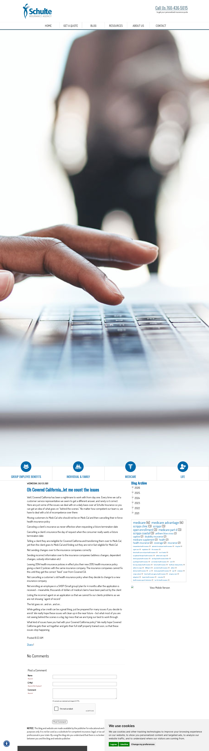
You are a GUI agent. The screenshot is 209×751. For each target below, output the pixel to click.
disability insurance (154, 536)
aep (173, 571)
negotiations (145, 549)
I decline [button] (124, 744)
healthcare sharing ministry (176, 565)
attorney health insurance (139, 571)
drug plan (177, 546)
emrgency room (173, 574)
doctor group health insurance (161, 571)
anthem (173, 568)
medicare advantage (165, 522)
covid (171, 562)
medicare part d (168, 530)
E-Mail (30, 682)
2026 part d (148, 568)
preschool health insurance (161, 568)
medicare (139, 522)
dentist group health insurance (140, 558)
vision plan (160, 577)
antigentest (136, 577)
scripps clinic (140, 526)
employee (180, 571)
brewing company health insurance (142, 565)
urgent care (136, 549)
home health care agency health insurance (155, 574)
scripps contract (137, 574)
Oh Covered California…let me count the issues (63, 489)
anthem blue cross (164, 533)
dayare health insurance (148, 577)
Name (30, 675)
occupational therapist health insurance (143, 555)
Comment (32, 689)
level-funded (162, 552)
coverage (158, 542)
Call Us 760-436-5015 (171, 8)
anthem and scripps (161, 555)
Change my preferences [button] (143, 744)
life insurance (155, 549)
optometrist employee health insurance (162, 546)
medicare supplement (143, 539)
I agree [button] (113, 744)
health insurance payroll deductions (142, 580)
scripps (157, 526)
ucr (150, 571)
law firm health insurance (161, 580)
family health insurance (160, 565)
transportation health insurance (141, 546)
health (162, 539)
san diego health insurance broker (160, 558)
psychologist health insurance (140, 562)
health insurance (141, 542)
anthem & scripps (137, 568)
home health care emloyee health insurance (144, 552)
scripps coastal (141, 533)
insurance (172, 542)
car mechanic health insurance (159, 562)
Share (30, 644)
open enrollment (143, 530)
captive (136, 536)
